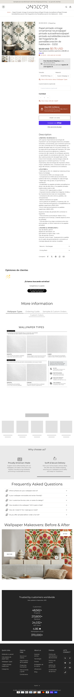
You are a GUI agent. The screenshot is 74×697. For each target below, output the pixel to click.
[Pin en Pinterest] (56, 257)
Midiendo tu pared (7, 654)
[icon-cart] (70, 7)
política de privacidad (52, 666)
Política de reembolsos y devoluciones (53, 656)
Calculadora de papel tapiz (6, 658)
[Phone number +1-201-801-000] (65, 672)
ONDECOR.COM (23, 690)
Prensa (36, 661)
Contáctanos (24, 674)
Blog (35, 672)
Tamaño (41, 72)
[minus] (41, 98)
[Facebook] (70, 658)
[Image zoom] (18, 38)
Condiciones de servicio (52, 670)
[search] (66, 7)
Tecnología (37, 659)
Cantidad (42, 94)
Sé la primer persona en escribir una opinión (37, 290)
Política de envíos (52, 661)
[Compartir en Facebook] (48, 257)
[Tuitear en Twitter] (52, 257)
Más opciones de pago (55, 127)
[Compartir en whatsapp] (60, 257)
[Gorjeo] (65, 658)
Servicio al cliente (23, 657)
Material (58, 72)
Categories (5, 669)
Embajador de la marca (38, 665)
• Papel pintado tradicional (6, 665)
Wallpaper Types (7, 661)
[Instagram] (70, 663)
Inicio (9, 12)
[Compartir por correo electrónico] (64, 257)
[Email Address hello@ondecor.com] (70, 668)
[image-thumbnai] (5, 59)
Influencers (37, 669)
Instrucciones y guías (24, 670)
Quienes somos (36, 655)
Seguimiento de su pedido (24, 661)
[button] (54, 118)
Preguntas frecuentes (23, 666)
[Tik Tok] (65, 668)
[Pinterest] (65, 663)
